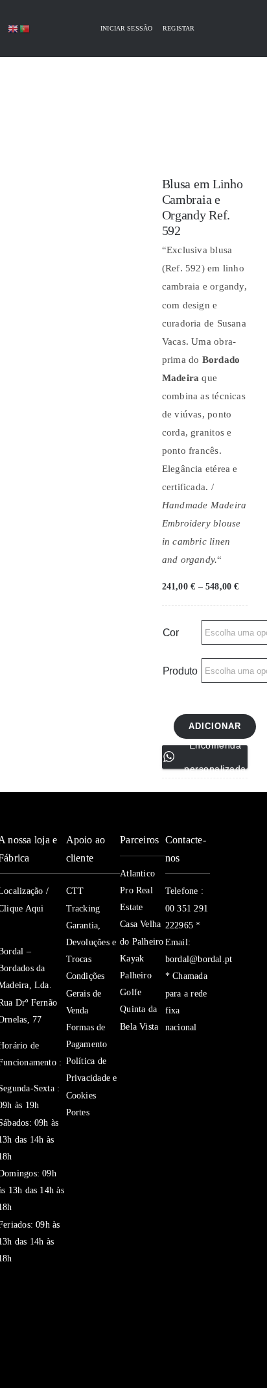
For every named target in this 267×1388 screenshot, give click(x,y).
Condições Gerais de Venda (85, 993)
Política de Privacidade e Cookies (91, 1078)
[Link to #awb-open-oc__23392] (37, 86)
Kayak (132, 958)
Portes (77, 1112)
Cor (171, 632)
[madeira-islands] (27, 1338)
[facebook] (170, 1053)
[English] (13, 28)
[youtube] (194, 1078)
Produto (180, 670)
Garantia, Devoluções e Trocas (91, 942)
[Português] (25, 28)
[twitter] (194, 1053)
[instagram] (170, 1078)
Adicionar (215, 726)
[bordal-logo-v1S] (110, 128)
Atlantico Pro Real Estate (137, 890)
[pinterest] (170, 1104)
